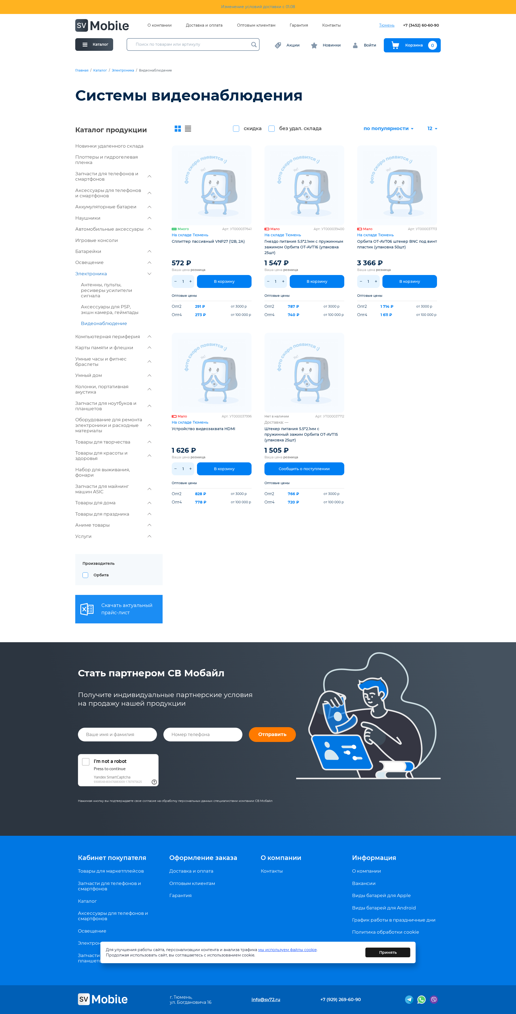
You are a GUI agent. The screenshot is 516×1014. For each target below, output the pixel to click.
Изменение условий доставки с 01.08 (258, 6)
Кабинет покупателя (112, 858)
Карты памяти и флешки (104, 347)
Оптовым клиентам (256, 25)
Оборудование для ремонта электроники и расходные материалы (108, 425)
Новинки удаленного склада (109, 146)
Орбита (101, 575)
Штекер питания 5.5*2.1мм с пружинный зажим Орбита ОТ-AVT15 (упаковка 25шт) (301, 434)
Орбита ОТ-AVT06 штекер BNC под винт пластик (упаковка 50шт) (397, 244)
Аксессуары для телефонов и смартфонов (108, 193)
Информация (374, 858)
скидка (253, 128)
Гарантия (299, 25)
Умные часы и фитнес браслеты (101, 361)
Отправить (272, 734)
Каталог (100, 70)
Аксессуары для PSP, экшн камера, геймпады (109, 309)
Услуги (83, 536)
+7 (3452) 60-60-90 (421, 25)
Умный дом (88, 375)
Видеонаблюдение (104, 323)
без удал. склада (300, 128)
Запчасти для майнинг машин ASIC (102, 489)
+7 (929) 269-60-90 (340, 999)
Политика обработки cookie (385, 932)
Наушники (88, 218)
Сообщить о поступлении (304, 468)
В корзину (224, 281)
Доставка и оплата (204, 25)
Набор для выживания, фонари (102, 472)
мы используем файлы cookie (287, 949)
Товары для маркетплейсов (111, 871)
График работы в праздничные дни (394, 920)
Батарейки (88, 251)
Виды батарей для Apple (381, 895)
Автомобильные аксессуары (109, 229)
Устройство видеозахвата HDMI (203, 428)
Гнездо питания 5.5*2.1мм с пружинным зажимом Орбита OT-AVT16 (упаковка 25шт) (303, 247)
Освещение (89, 262)
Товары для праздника (102, 514)
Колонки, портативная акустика (101, 389)
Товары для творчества (102, 442)
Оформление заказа (203, 858)
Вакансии (364, 883)
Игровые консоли (96, 240)
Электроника (123, 70)
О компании (160, 25)
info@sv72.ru (266, 999)
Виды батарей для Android (384, 908)
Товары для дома (95, 502)
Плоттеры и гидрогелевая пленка (106, 159)
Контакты (331, 25)
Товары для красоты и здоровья (101, 455)
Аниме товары (92, 525)
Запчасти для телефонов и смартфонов (106, 176)
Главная (81, 70)
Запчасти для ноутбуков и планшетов (106, 406)
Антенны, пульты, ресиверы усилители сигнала (106, 290)
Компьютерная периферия (107, 336)
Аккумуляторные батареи (106, 206)
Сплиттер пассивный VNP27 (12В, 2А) (208, 241)
